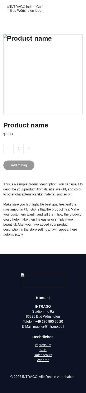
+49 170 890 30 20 (49, 321)
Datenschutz (43, 355)
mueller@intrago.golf (48, 326)
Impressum (43, 345)
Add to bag (19, 165)
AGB (43, 350)
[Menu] (76, 11)
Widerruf (43, 360)
